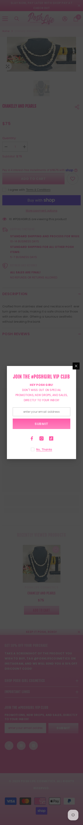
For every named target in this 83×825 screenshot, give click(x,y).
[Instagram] (41, 438)
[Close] (76, 365)
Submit (41, 424)
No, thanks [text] (44, 449)
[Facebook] (32, 438)
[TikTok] (51, 438)
